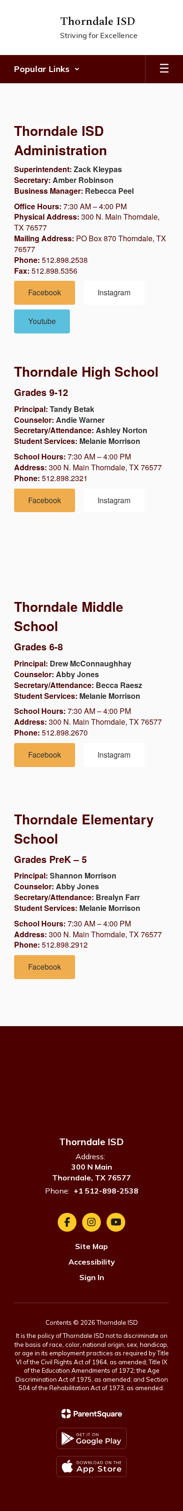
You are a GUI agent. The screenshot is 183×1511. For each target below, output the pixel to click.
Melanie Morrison (109, 440)
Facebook (44, 292)
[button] (47, 69)
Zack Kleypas (98, 169)
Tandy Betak (72, 408)
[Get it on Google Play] (91, 1438)
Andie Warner (80, 419)
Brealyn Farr (118, 897)
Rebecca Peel (109, 190)
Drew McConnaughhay (90, 663)
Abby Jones (77, 674)
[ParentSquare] (91, 1414)
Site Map (91, 1246)
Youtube (42, 321)
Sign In (91, 1277)
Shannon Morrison (83, 875)
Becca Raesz (119, 685)
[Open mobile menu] (164, 69)
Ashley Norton (121, 430)
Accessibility (92, 1261)
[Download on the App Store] (91, 1466)
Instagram (114, 292)
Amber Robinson (83, 179)
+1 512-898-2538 (106, 1190)
